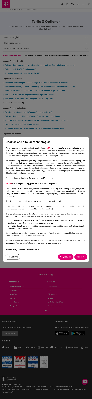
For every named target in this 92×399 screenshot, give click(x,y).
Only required (65, 257)
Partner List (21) (33, 250)
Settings (14, 257)
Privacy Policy (11, 250)
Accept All (81, 257)
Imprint (22, 250)
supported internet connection (24, 194)
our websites (67, 191)
